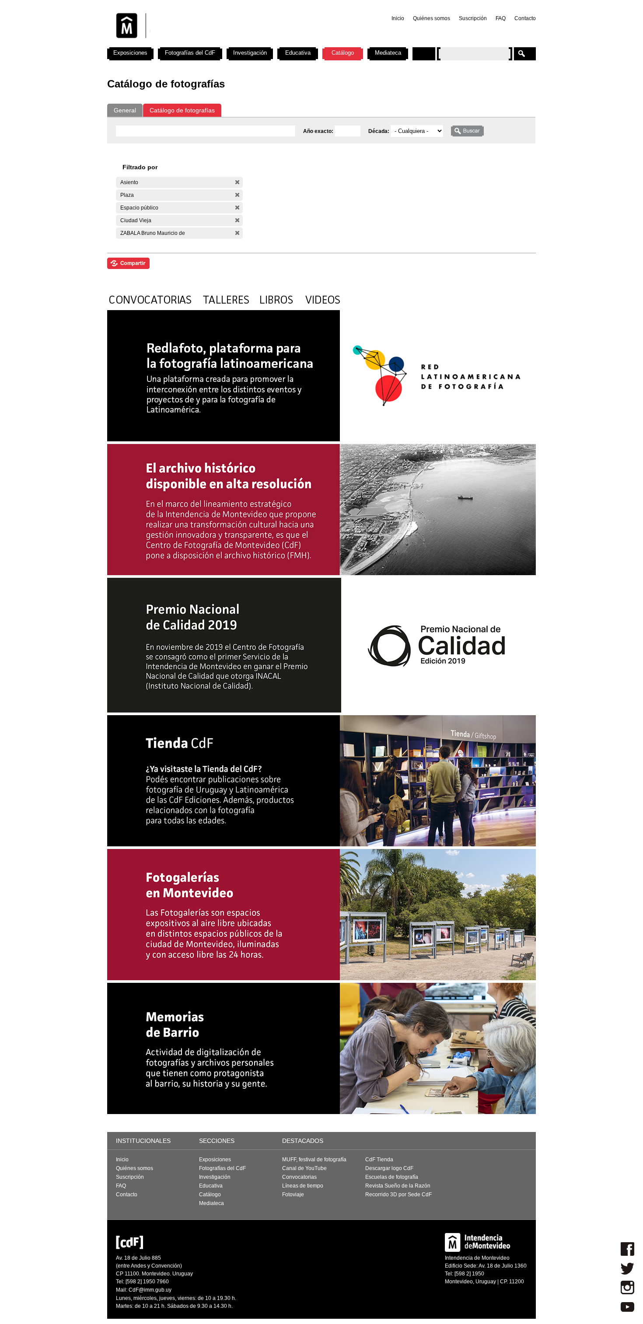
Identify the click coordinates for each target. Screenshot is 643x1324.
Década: (379, 131)
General (125, 110)
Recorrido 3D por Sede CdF (398, 1194)
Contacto (525, 18)
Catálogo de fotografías (182, 110)
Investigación (250, 52)
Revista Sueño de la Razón (397, 1186)
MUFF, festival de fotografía (314, 1159)
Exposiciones (130, 52)
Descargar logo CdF (389, 1168)
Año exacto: (319, 131)
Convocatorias (299, 1177)
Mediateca (388, 52)
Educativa (298, 52)
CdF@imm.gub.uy (150, 1290)
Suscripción (473, 18)
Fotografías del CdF (190, 52)
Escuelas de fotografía (391, 1177)
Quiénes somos (431, 18)
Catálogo (343, 52)
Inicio (397, 18)
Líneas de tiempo (302, 1186)
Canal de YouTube (304, 1168)
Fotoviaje (293, 1194)
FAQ (501, 18)
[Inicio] (222, 44)
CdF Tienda (379, 1159)
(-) (237, 182)
